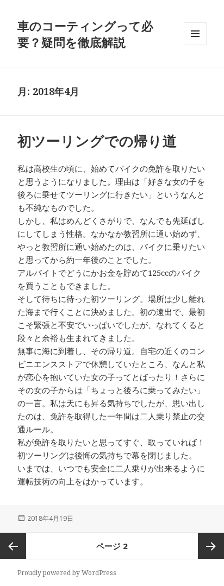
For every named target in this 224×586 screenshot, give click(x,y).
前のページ (13, 546)
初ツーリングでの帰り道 (97, 140)
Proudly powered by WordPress (66, 572)
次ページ (211, 546)
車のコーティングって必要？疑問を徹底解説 (85, 33)
